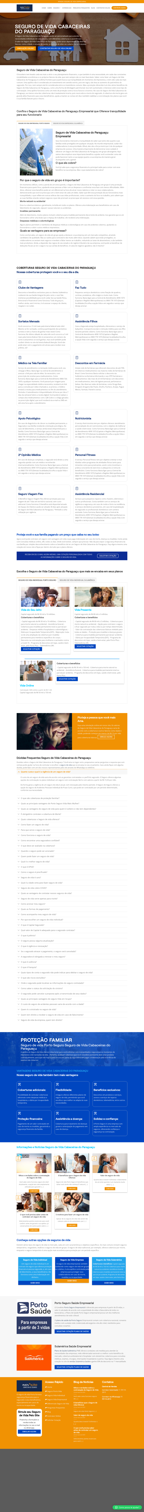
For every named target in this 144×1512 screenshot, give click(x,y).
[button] (127, 1507)
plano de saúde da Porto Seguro (69, 1320)
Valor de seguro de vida (110, 1175)
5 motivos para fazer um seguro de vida (72, 1214)
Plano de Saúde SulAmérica (65, 1351)
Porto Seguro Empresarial (74, 1307)
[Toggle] (19, 771)
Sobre (49, 8)
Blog (93, 8)
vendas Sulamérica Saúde (80, 1361)
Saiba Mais (34, 1191)
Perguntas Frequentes (81, 8)
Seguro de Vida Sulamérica (109, 1260)
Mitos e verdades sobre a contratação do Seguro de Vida (34, 1176)
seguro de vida (66, 765)
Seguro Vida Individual (56, 1395)
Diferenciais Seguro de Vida (58, 1403)
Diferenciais (66, 8)
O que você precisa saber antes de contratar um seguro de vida (34, 1215)
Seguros (56, 8)
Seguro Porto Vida (54, 1391)
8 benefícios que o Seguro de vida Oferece (72, 1176)
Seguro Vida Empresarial (57, 1399)
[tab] (34, 123)
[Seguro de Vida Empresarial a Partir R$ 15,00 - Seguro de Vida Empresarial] (24, 7)
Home (44, 8)
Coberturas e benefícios (32, 617)
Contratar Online (103, 8)
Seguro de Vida (37, 1052)
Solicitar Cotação (54, 1420)
